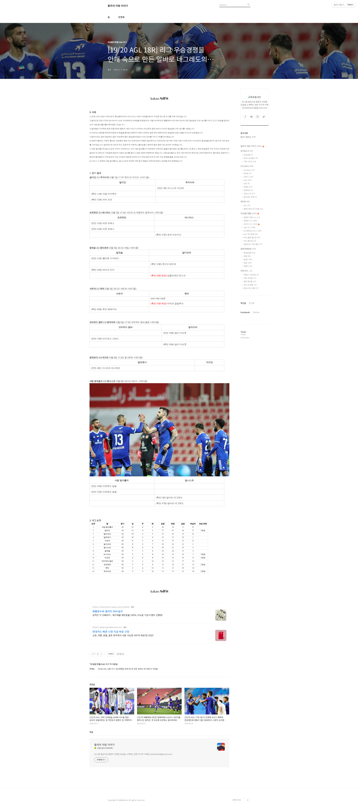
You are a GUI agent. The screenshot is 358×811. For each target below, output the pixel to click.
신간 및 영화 (250, 284)
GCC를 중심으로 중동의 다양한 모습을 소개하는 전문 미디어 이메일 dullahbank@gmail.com (133, 754)
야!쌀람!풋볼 (249, 213)
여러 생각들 (250, 278)
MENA (245, 201)
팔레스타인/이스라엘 (253, 208)
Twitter (256, 312)
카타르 (248, 187)
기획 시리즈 (250, 161)
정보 (248, 262)
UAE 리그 (249, 227)
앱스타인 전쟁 (250, 197)
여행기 (248, 266)
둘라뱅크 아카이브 (240, 795)
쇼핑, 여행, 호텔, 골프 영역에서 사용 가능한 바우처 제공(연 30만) (122, 635)
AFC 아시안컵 (251, 234)
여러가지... (246, 270)
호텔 (247, 256)
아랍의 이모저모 (251, 274)
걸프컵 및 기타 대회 (253, 244)
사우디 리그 (250, 224)
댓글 (91, 732)
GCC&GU (247, 166)
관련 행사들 (250, 281)
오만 (247, 183)
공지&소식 (247, 150)
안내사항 (248, 154)
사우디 (248, 176)
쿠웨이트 (248, 190)
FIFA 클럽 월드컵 (252, 237)
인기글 (251, 303)
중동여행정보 (248, 248)
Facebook (245, 312)
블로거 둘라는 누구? (248, 137)
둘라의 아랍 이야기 (118, 5)
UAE (248, 180)
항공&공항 (249, 252)
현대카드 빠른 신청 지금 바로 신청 (110, 631)
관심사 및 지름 (251, 288)
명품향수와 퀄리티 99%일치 (107, 611)
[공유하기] (98, 654)
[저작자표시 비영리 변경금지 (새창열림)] (120, 654)
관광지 (248, 259)
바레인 (247, 173)
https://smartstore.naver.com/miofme (111, 607)
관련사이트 (237, 800)
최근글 (243, 303)
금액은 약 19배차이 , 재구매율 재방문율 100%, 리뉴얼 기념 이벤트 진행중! (127, 615)
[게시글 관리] (101, 654)
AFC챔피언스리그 (253, 230)
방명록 (121, 17)
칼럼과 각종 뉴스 (252, 217)
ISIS (247, 205)
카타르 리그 (250, 220)
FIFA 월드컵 (250, 241)
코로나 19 (249, 193)
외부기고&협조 (251, 158)
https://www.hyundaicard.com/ (107, 627)
